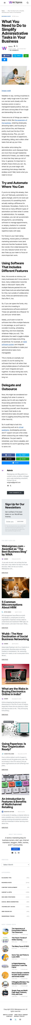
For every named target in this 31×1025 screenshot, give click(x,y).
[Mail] (18, 853)
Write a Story (8, 1014)
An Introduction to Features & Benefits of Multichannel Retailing (14, 803)
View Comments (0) (15, 492)
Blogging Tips (6, 877)
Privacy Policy (19, 1016)
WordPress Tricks (8, 916)
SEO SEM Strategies (8, 897)
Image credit (6, 91)
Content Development (9, 887)
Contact (15, 849)
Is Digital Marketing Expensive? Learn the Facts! (19, 965)
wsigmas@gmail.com (13, 482)
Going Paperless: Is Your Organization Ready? (14, 746)
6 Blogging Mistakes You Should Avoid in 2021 (20, 983)
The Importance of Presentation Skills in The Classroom (19, 930)
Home (3, 10)
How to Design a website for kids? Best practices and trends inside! (20, 974)
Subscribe (20, 521)
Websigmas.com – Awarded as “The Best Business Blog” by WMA (14, 550)
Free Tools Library (21, 1014)
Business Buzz (6, 16)
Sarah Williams (9, 753)
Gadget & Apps (7, 892)
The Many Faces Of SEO (20, 946)
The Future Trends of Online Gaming (19, 939)
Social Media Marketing (10, 901)
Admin (10, 46)
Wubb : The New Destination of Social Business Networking (15, 636)
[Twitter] (15, 853)
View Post (5, 572)
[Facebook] (12, 853)
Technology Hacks (8, 906)
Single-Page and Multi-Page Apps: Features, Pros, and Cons (20, 992)
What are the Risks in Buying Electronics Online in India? (15, 691)
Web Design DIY (7, 911)
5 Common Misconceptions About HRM (12, 604)
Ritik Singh (7, 612)
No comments (14, 50)
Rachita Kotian (9, 811)
